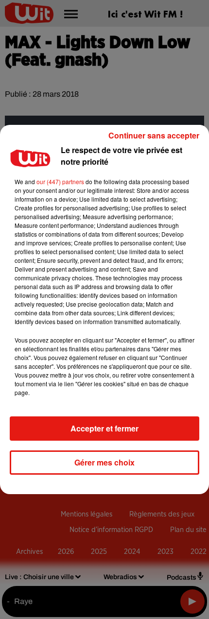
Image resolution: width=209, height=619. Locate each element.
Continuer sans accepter (153, 135)
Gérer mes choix (104, 462)
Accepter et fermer (104, 428)
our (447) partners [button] (60, 181)
